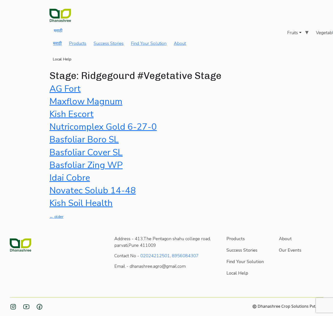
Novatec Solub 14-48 (92, 191)
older (56, 216)
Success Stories (109, 43)
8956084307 (185, 256)
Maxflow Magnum (85, 102)
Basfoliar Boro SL (84, 140)
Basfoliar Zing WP (86, 165)
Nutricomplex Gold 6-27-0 (103, 127)
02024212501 (155, 256)
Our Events (290, 250)
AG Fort (65, 89)
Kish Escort (71, 114)
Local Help (62, 59)
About (180, 43)
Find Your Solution (148, 43)
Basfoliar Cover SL (86, 152)
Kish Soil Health (81, 203)
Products (77, 43)
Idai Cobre (69, 178)
